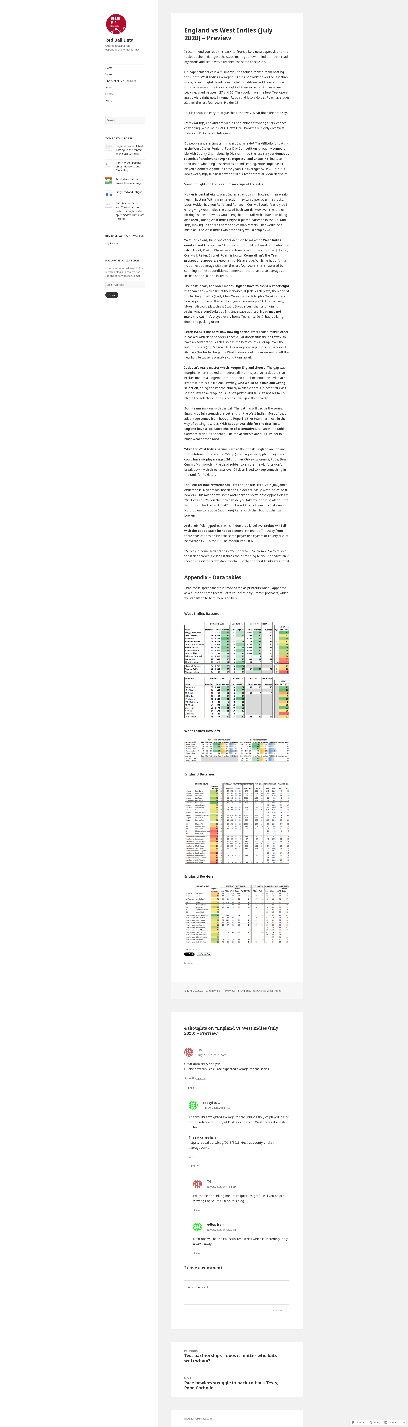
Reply (190, 1087)
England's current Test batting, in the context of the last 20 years (129, 150)
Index (108, 74)
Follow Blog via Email (122, 260)
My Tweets (112, 243)
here (212, 598)
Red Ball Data (119, 40)
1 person (200, 1078)
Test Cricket (258, 990)
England (245, 990)
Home (108, 68)
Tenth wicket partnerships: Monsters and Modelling (129, 166)
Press (108, 100)
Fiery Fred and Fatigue (129, 192)
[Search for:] (125, 120)
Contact (109, 94)
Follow (112, 294)
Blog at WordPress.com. (198, 1418)
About (109, 87)
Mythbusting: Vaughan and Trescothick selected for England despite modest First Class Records (130, 211)
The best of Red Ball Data (120, 81)
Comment (278, 1310)
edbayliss (214, 990)
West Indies (274, 990)
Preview (230, 990)
